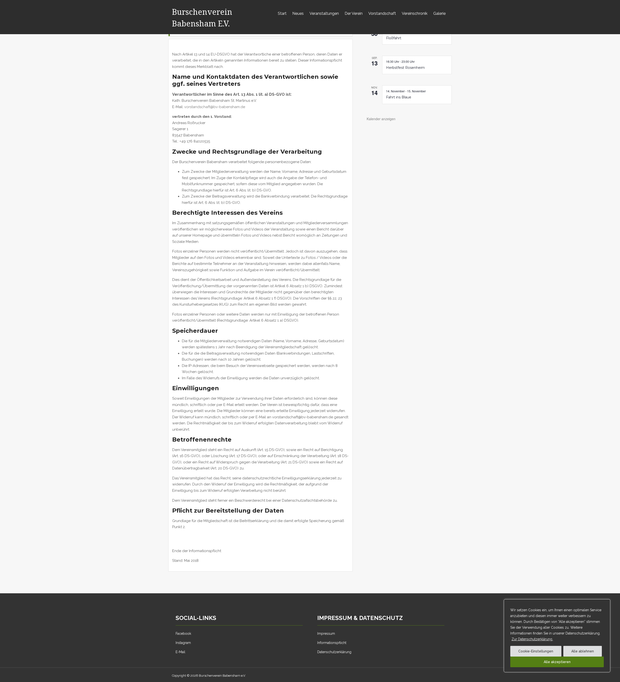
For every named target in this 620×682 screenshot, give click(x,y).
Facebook (183, 633)
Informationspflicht (331, 643)
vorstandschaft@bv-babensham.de (214, 107)
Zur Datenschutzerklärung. (532, 639)
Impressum (326, 633)
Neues (298, 13)
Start (282, 13)
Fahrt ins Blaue (398, 97)
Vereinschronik (414, 13)
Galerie (439, 13)
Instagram (183, 643)
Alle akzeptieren (557, 662)
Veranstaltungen (324, 13)
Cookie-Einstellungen (535, 651)
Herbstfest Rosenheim (405, 67)
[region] (557, 635)
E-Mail (180, 652)
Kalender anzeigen (381, 118)
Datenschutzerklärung (334, 652)
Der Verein (354, 13)
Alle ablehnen (582, 651)
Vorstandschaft (382, 13)
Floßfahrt (393, 38)
